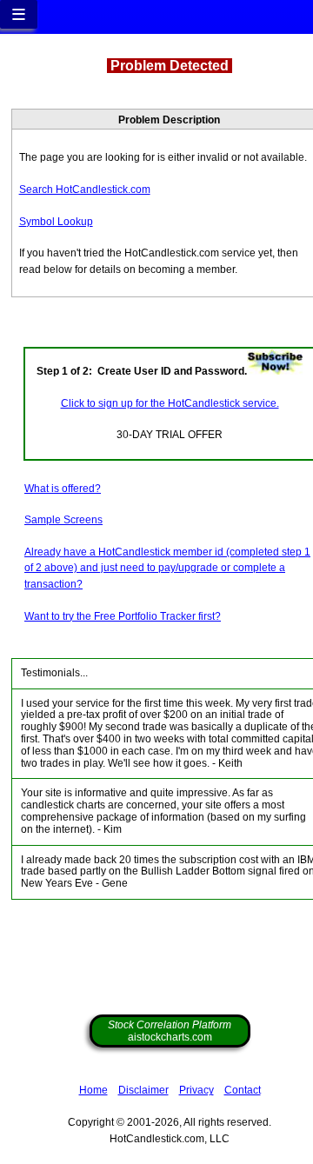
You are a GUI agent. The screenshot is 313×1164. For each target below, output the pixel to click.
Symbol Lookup (56, 222)
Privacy (196, 1090)
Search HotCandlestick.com (84, 189)
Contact (242, 1090)
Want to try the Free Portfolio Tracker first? (122, 616)
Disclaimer (143, 1090)
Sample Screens (63, 520)
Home (93, 1090)
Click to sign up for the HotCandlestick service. (170, 403)
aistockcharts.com (169, 1031)
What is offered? (62, 488)
